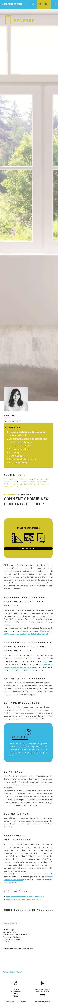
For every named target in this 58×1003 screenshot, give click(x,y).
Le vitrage (15, 452)
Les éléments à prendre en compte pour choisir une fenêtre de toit (28, 440)
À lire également (20, 463)
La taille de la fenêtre (21, 446)
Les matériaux (17, 456)
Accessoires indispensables (22, 459)
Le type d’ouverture (20, 449)
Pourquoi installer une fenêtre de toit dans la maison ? (27, 434)
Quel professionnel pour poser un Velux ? (25, 896)
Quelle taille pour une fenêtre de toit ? (23, 899)
